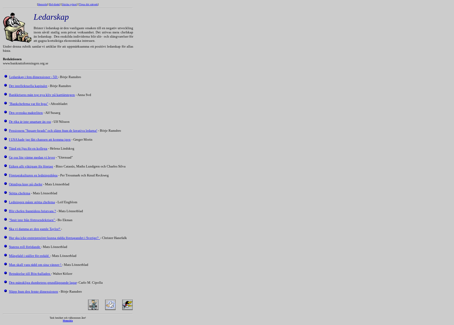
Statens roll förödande (25, 247)
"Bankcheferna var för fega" (28, 104)
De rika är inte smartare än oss (30, 122)
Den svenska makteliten (26, 113)
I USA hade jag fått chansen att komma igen (40, 139)
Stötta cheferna (19, 193)
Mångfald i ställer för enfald (29, 256)
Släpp (13, 291)
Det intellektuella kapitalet (28, 86)
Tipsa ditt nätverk (88, 4)
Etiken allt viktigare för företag (31, 166)
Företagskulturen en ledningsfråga (33, 175)
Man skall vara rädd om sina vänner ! (35, 265)
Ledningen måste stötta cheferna (32, 202)
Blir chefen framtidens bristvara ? (32, 211)
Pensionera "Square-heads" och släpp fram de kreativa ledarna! (53, 131)
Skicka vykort (69, 4)
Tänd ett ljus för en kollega (28, 148)
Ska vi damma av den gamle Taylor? (35, 229)
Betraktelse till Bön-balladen (30, 274)
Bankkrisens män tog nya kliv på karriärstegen (42, 95)
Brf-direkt (54, 4)
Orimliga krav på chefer (25, 184)
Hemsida (42, 4)
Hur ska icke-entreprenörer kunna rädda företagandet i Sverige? (54, 238)
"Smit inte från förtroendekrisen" (32, 220)
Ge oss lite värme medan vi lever (32, 157)
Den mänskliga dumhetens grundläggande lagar (43, 283)
